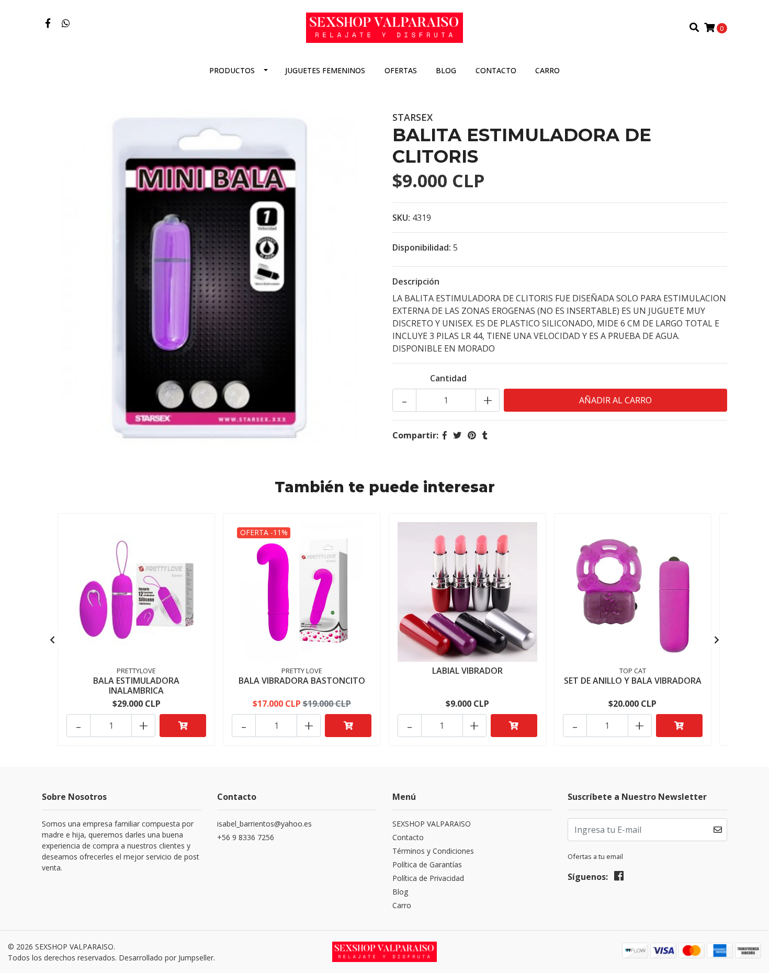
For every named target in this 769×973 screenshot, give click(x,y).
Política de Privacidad (428, 878)
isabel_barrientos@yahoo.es (264, 824)
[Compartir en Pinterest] (472, 435)
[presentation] (52, 639)
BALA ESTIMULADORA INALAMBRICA (136, 685)
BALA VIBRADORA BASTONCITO (302, 680)
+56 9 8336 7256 (245, 837)
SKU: (401, 217)
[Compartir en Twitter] (457, 435)
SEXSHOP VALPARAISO (431, 824)
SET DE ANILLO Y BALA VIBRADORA (633, 680)
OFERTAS (400, 70)
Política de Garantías (427, 864)
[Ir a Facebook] (48, 23)
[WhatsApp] (66, 23)
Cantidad (448, 378)
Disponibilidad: (421, 247)
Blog (446, 70)
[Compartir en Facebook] (445, 435)
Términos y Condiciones (433, 851)
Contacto (496, 70)
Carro (547, 70)
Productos (232, 70)
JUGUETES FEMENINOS (325, 70)
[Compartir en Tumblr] (485, 435)
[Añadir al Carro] (183, 725)
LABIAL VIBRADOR (467, 670)
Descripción (415, 281)
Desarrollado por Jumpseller (166, 958)
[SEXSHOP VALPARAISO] (384, 26)
